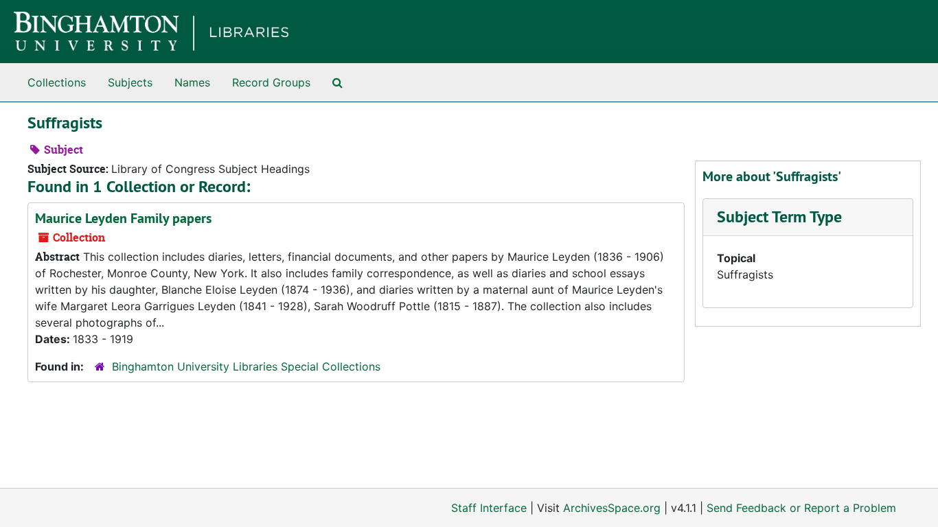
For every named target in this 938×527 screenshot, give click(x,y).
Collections (56, 82)
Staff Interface (489, 508)
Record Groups (271, 82)
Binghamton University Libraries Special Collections (246, 366)
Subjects (130, 82)
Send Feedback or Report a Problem (801, 508)
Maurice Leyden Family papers (123, 218)
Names (192, 82)
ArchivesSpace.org (612, 508)
